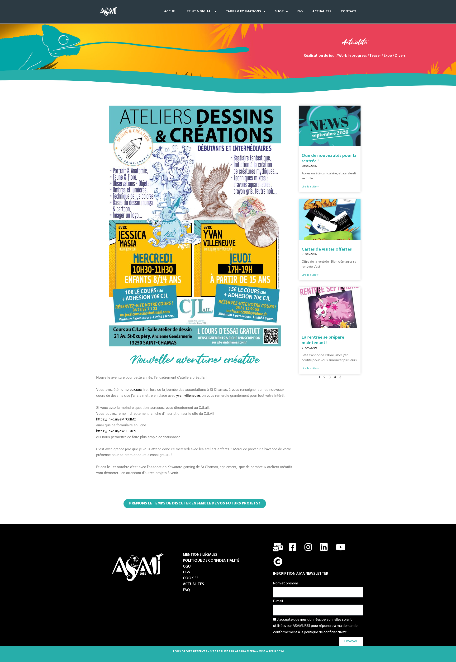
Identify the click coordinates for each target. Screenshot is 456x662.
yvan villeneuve (188, 395)
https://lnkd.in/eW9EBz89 (116, 431)
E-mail (278, 601)
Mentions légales (200, 555)
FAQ (186, 590)
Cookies (191, 578)
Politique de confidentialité (211, 561)
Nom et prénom (285, 583)
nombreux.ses (130, 389)
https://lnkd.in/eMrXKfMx (116, 419)
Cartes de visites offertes (327, 249)
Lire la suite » (310, 186)
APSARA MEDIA (245, 651)
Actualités (321, 11)
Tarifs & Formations (243, 11)
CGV (186, 572)
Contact (348, 11)
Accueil (170, 11)
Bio (300, 11)
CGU (187, 567)
